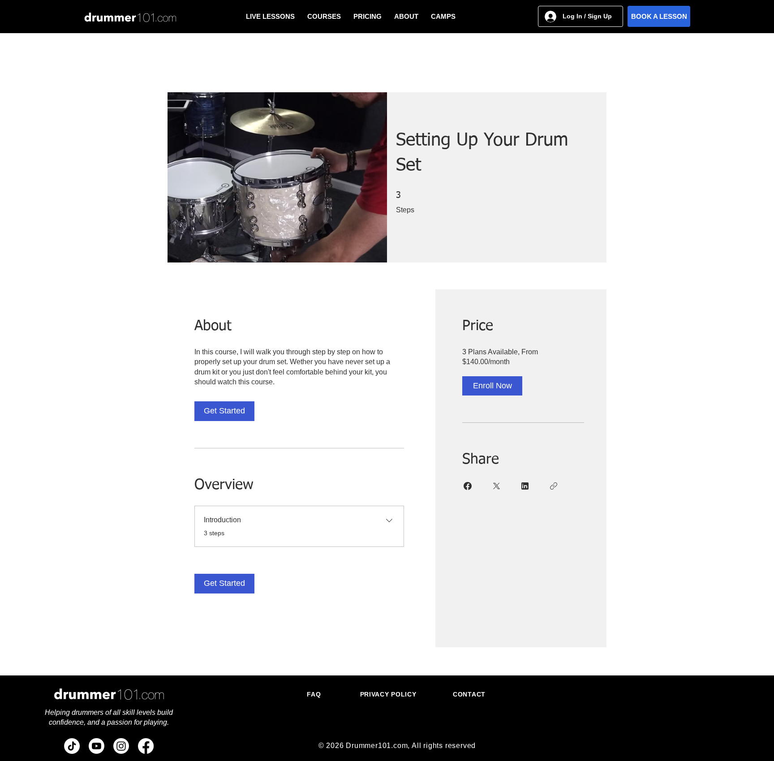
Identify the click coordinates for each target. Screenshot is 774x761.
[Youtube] (96, 746)
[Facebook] (146, 746)
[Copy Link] (553, 486)
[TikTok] (72, 746)
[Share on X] (496, 486)
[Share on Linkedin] (525, 486)
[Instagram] (121, 746)
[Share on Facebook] (467, 486)
